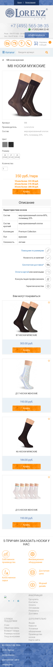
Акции (32, 623)
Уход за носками (12, 636)
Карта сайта (34, 640)
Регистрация (30, 3)
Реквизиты (34, 611)
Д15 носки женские (26, 510)
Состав (5, 131)
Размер (5, 151)
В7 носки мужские (26, 335)
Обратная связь (11, 628)
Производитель (9, 127)
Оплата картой (22, 272)
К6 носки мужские (26, 451)
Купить (26, 191)
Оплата (32, 605)
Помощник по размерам (32, 250)
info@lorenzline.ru (36, 35)
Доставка (33, 613)
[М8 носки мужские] (26, 95)
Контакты (33, 602)
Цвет (4, 139)
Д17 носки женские (26, 393)
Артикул (6, 123)
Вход (20, 3)
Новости (32, 626)
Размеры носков (12, 633)
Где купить (34, 599)
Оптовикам (34, 608)
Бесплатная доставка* (33, 265)
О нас (6, 625)
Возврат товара (11, 631)
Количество (7, 163)
